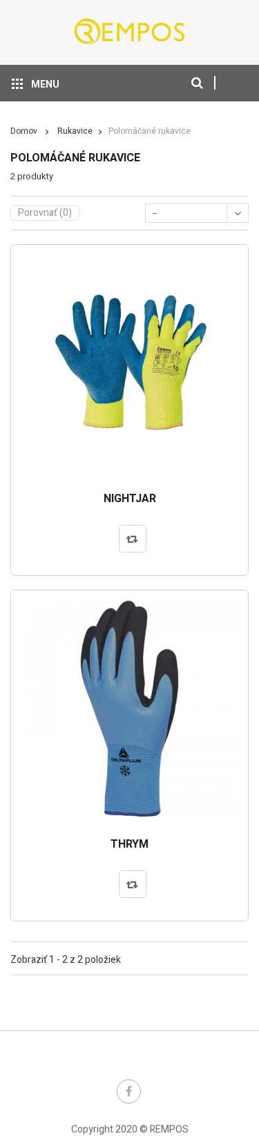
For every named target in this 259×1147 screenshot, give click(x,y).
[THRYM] (129, 708)
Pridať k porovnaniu (132, 538)
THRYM (129, 844)
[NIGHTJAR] (129, 363)
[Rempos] (130, 31)
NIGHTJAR (130, 499)
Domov (23, 131)
